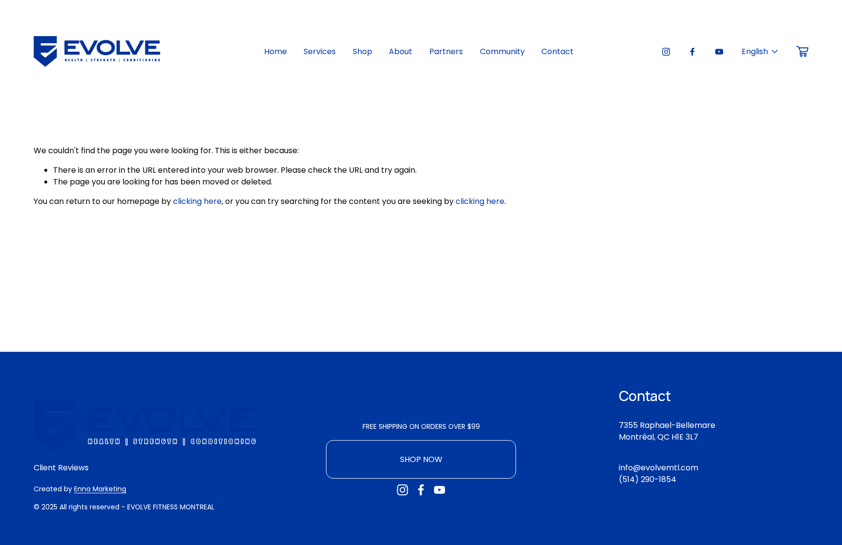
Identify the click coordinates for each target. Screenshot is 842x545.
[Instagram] (666, 52)
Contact (557, 51)
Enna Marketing (100, 489)
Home (275, 51)
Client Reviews (61, 467)
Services (320, 51)
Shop (362, 51)
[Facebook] (692, 52)
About (400, 51)
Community (502, 51)
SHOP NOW (421, 459)
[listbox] (760, 51)
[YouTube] (719, 52)
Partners (446, 51)
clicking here (197, 201)
